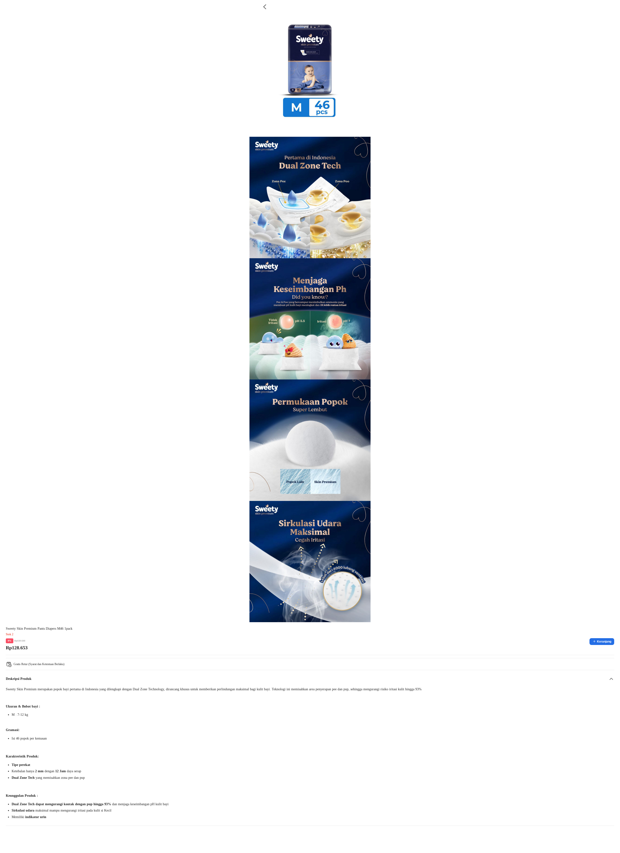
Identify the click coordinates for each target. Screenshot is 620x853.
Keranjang (604, 641)
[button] (310, 679)
